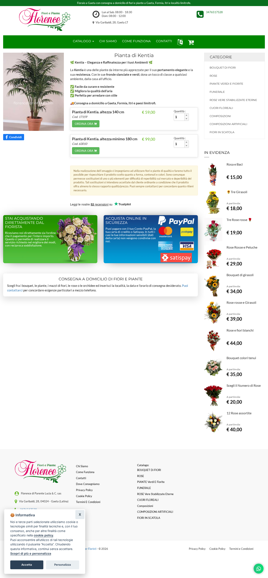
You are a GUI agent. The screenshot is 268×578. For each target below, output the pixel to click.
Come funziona (85, 472)
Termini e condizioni (88, 502)
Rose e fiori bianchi (240, 330)
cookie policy (43, 535)
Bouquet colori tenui (241, 358)
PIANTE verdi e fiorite (226, 83)
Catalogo (82, 41)
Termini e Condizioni (241, 548)
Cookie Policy (217, 548)
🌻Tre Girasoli (237, 192)
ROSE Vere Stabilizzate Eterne (233, 100)
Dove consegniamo (87, 484)
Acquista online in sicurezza (126, 220)
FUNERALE (217, 91)
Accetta (26, 564)
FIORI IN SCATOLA (222, 132)
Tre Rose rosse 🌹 (239, 220)
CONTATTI (164, 41)
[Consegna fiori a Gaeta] (44, 19)
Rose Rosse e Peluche (242, 247)
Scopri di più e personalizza (30, 553)
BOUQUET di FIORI (223, 67)
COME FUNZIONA (136, 41)
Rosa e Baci (235, 164)
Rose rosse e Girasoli (241, 302)
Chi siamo (82, 466)
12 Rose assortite (239, 413)
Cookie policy (84, 496)
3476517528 (214, 12)
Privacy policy (84, 490)
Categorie (221, 57)
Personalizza (62, 564)
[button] (179, 41)
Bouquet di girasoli (240, 275)
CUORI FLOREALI (221, 108)
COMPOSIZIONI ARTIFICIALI (228, 124)
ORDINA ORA (84, 123)
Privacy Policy (197, 548)
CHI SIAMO (108, 41)
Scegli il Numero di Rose (244, 385)
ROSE (213, 75)
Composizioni (220, 116)
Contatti (81, 478)
